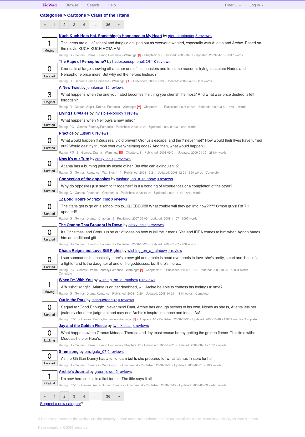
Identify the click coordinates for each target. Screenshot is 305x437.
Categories (51, 15)
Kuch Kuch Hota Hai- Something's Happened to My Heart (110, 36)
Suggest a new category (60, 403)
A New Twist (70, 87)
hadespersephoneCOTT (132, 61)
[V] (139, 106)
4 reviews (141, 325)
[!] (140, 55)
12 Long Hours (72, 199)
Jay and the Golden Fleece (83, 326)
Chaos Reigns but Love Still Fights (90, 251)
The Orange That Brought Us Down (90, 225)
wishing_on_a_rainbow (136, 178)
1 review (131, 113)
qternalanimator (181, 35)
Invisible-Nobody (109, 113)
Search (93, 5)
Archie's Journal (74, 372)
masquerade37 (104, 299)
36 (108, 24)
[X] (128, 81)
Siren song (69, 352)
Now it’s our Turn (74, 159)
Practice (66, 133)
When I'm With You (76, 280)
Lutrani (85, 133)
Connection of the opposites (84, 179)
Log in (254, 5)
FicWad (49, 5)
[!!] (121, 152)
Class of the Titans (110, 15)
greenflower (105, 371)
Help (112, 5)
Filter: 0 (231, 5)
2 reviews (124, 371)
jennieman (95, 87)
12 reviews (114, 87)
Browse (72, 5)
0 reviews (162, 61)
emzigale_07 (96, 351)
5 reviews (203, 35)
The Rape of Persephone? (82, 62)
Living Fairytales (74, 113)
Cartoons (76, 15)
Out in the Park (72, 300)
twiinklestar (122, 325)
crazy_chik (104, 158)
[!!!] (119, 172)
